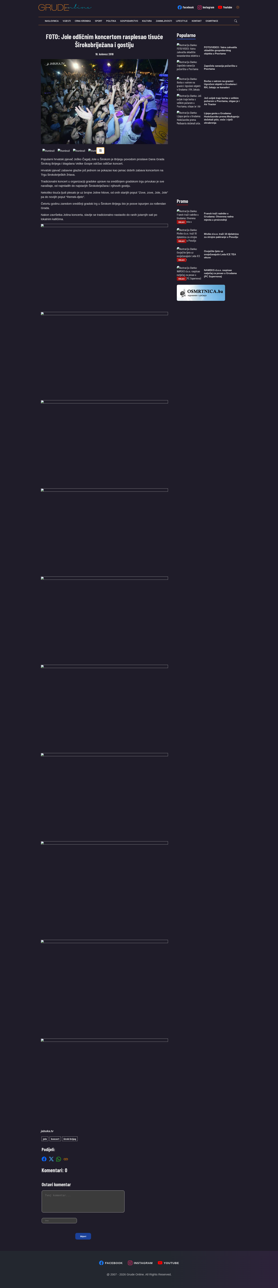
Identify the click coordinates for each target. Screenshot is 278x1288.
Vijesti (67, 21)
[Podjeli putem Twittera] (51, 1159)
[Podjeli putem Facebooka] (44, 1159)
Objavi (83, 1236)
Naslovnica (52, 21)
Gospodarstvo (129, 21)
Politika (111, 21)
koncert (55, 1138)
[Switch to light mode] (238, 7)
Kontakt (197, 21)
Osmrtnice (212, 21)
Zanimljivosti (164, 21)
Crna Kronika (83, 21)
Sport (98, 21)
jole (45, 1138)
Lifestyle (182, 21)
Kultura (147, 21)
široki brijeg (70, 1138)
